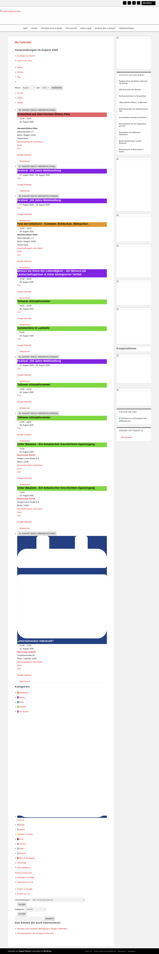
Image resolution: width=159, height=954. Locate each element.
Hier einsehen (126, 437)
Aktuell (34, 28)
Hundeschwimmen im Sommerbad (132, 96)
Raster (26, 56)
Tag (18, 77)
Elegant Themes (25, 951)
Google (25, 877)
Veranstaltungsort (22, 900)
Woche (20, 72)
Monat (20, 67)
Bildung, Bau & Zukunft (105, 28)
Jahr (38, 88)
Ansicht (23, 873)
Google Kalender (24, 155)
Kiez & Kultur (71, 28)
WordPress (48, 951)
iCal (19, 148)
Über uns (88, 951)
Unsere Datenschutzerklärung (105, 951)
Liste (24, 61)
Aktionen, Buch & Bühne (51, 28)
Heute (19, 98)
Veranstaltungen (126, 28)
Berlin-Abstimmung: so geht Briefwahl (130, 142)
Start (25, 28)
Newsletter (132, 951)
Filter (23, 905)
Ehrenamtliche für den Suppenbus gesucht (132, 125)
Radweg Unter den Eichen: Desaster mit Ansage (133, 82)
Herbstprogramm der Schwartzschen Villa (133, 110)
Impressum (122, 951)
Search (50, 918)
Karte (19, 145)
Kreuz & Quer (85, 28)
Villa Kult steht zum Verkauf (130, 89)
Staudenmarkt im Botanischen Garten (131, 150)
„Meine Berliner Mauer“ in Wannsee (133, 102)
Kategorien (20, 909)
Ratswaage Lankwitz (26, 652)
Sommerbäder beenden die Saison (132, 117)
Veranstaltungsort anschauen (29, 142)
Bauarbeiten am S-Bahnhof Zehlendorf (129, 133)
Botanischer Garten (26, 455)
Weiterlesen (25, 161)
